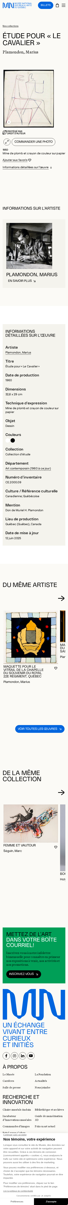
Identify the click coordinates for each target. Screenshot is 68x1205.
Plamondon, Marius (18, 352)
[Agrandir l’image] (7, 142)
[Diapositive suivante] (61, 598)
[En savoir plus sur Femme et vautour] (30, 823)
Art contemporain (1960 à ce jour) (28, 468)
